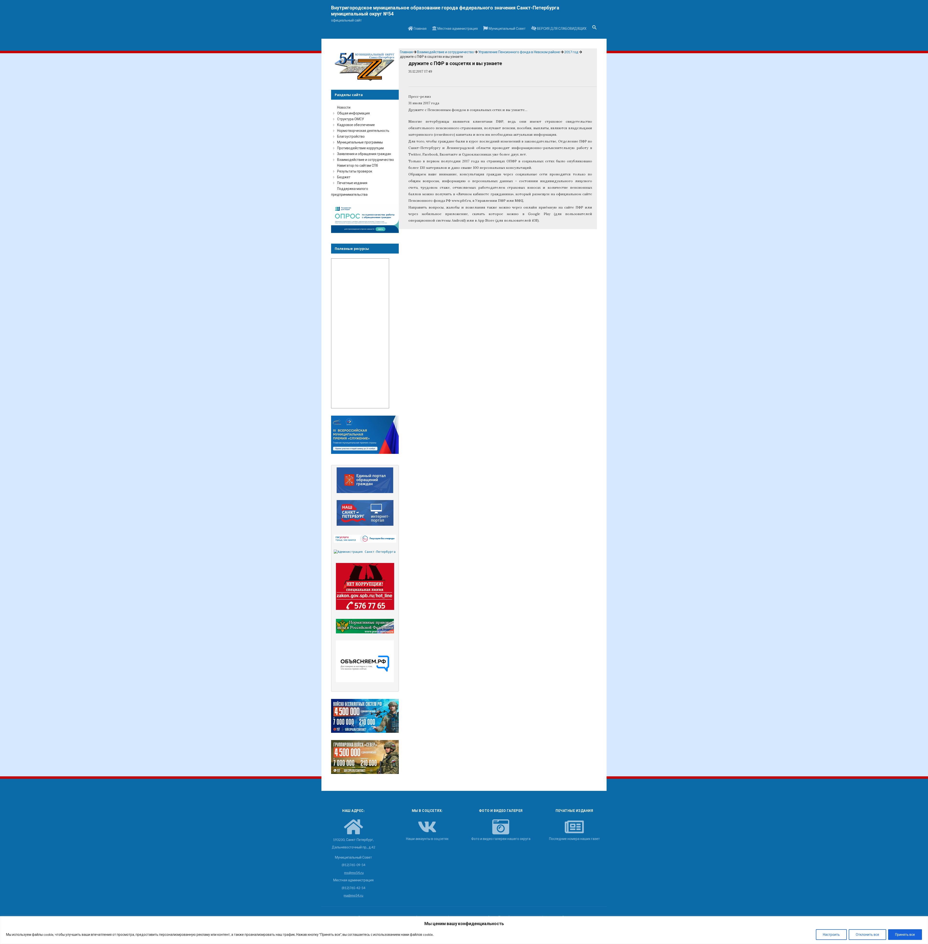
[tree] (365, 151)
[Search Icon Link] (594, 29)
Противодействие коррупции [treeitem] (360, 148)
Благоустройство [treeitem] (351, 136)
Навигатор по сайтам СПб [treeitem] (357, 165)
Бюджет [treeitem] (343, 177)
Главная (420, 28)
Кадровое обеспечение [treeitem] (356, 125)
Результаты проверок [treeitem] (354, 171)
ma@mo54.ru (353, 895)
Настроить (831, 934)
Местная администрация (457, 28)
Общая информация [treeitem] (353, 113)
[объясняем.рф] (365, 661)
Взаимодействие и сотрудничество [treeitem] (365, 159)
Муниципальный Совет (507, 28)
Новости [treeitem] (343, 107)
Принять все (905, 934)
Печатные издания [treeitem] (352, 183)
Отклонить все (867, 934)
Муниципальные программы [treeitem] (360, 142)
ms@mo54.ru (354, 872)
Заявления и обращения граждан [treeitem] (364, 154)
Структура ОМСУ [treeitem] (350, 119)
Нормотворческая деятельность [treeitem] (363, 130)
